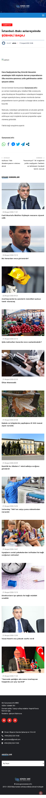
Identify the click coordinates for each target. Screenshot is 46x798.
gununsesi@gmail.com (12, 739)
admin (14, 43)
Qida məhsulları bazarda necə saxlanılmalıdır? (22, 342)
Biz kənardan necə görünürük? (15, 258)
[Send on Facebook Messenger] (13, 144)
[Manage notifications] (41, 793)
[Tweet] (18, 144)
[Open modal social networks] (28, 144)
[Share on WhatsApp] (4, 144)
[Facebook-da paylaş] (8, 144)
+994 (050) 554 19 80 (11, 736)
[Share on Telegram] (23, 144)
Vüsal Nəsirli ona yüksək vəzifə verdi (18, 639)
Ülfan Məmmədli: (9, 383)
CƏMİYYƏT (7, 25)
